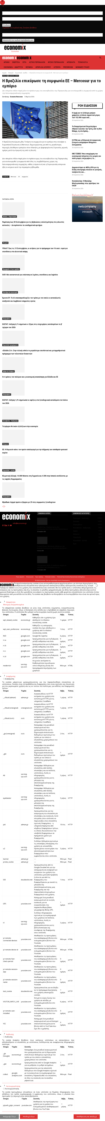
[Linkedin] (45, 189)
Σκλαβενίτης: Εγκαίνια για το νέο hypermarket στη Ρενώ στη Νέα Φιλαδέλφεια (52, 528)
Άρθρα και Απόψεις (43, 67)
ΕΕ (19, 176)
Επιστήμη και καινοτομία (10, 292)
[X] (26, 189)
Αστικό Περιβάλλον (37, 62)
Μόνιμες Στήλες (82, 67)
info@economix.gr (20, 523)
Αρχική (6, 62)
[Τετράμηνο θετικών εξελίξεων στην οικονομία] (35, 414)
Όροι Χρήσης (39, 577)
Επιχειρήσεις (6, 318)
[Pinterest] (31, 189)
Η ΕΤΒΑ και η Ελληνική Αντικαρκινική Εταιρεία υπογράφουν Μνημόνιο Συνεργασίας (86, 142)
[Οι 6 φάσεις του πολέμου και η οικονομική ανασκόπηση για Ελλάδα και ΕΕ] (35, 364)
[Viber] (40, 189)
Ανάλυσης (10, 1034)
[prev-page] (3, 506)
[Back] (3, 6)
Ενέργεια (16, 62)
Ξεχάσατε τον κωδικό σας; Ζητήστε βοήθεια (19, 28)
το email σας (7, 38)
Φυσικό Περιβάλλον (56, 62)
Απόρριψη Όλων (9, 1116)
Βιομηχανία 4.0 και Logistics (11, 269)
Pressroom (68, 67)
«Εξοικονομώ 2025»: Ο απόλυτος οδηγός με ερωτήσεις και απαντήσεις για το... (51, 566)
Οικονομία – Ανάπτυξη (13, 67)
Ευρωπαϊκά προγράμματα (10, 345)
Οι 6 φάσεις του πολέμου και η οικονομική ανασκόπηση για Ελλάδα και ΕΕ (30, 377)
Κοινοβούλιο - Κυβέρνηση (10, 421)
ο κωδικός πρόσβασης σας (12, 23)
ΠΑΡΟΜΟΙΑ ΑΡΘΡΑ (8, 199)
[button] (100, 58)
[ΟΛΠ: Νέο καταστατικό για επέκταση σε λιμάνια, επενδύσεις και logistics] (35, 262)
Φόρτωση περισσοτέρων (81, 195)
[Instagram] (4, 525)
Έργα (24, 62)
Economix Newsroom (16, 97)
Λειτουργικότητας (13, 1086)
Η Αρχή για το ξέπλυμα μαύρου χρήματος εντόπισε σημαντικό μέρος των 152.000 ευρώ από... (86, 115)
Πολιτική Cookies (50, 577)
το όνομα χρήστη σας (10, 16)
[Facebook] (21, 189)
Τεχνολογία (83, 62)
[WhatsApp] (35, 189)
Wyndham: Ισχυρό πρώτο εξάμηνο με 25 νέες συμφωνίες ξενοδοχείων (28, 502)
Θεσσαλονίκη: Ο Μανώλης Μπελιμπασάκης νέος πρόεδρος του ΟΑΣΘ (85, 183)
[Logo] (9, 59)
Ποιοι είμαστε (20, 577)
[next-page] (5, 506)
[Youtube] (11, 525)
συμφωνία (25, 176)
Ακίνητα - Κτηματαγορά (9, 216)
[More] (59, 189)
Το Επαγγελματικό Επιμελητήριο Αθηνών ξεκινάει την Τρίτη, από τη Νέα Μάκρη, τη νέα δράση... (87, 128)
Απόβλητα (71, 62)
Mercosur (13, 176)
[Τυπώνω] (54, 189)
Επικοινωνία (29, 577)
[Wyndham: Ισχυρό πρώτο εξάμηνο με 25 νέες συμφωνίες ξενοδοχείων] (35, 490)
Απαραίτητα (10, 602)
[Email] (49, 189)
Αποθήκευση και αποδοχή (87, 1116)
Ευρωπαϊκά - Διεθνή (21, 73)
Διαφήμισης (10, 676)
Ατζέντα (57, 67)
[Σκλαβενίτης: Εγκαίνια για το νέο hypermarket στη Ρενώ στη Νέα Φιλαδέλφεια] (52, 521)
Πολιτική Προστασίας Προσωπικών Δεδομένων (71, 577)
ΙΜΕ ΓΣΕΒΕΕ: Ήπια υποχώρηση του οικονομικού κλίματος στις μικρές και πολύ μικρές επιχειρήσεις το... (86, 156)
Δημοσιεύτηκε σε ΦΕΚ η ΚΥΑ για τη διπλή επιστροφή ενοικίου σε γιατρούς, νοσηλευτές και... (87, 169)
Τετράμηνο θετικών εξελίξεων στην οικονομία (20, 426)
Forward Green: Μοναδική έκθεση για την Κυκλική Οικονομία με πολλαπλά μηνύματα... (52, 547)
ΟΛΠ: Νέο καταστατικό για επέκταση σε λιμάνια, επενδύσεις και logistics (30, 275)
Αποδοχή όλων (29, 1116)
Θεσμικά (29, 67)
